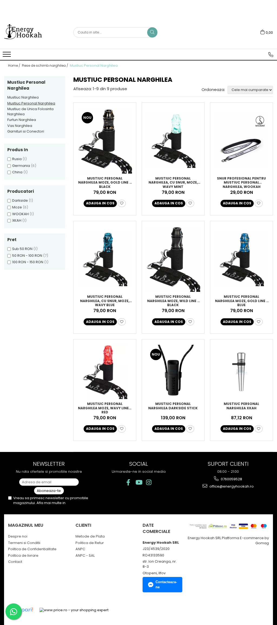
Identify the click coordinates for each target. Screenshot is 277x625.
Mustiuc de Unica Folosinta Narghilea (30, 111)
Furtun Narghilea (21, 119)
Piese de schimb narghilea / (45, 65)
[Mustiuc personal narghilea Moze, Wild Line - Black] (173, 259)
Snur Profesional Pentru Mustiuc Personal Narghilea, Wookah (241, 182)
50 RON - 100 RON (27, 255)
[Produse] (7, 56)
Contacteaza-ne (166, 584)
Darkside (20, 200)
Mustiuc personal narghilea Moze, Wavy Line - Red (104, 408)
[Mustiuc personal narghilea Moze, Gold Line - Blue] (241, 259)
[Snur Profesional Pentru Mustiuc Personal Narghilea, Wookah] (241, 141)
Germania (21, 165)
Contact (15, 561)
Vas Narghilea (19, 125)
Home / (14, 65)
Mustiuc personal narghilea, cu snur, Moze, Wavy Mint (173, 182)
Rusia (17, 158)
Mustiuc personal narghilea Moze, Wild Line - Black (173, 300)
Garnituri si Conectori (25, 131)
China (17, 172)
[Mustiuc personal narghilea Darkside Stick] (173, 372)
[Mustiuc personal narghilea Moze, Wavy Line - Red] (105, 372)
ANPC (80, 549)
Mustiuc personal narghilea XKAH (241, 406)
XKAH (16, 220)
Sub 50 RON (22, 248)
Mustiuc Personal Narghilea (31, 103)
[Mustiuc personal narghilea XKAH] (241, 372)
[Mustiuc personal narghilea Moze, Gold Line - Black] (105, 141)
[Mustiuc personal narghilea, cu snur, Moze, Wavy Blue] (105, 259)
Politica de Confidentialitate (32, 549)
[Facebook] (128, 482)
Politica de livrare (23, 555)
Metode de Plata (90, 536)
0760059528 (231, 479)
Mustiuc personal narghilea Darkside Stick (173, 406)
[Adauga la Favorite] (122, 203)
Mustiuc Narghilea (23, 97)
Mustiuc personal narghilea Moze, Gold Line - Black (104, 182)
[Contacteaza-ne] (271, 54)
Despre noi (17, 536)
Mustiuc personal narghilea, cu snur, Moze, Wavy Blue (104, 300)
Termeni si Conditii (24, 542)
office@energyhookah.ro (231, 486)
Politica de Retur (89, 542)
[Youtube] (138, 482)
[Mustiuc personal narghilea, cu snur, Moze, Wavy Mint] (173, 141)
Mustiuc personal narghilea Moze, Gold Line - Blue (241, 300)
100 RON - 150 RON (27, 262)
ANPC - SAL (85, 555)
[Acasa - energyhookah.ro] (31, 32)
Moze (17, 207)
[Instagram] (149, 482)
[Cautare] (152, 32)
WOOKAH (20, 214)
